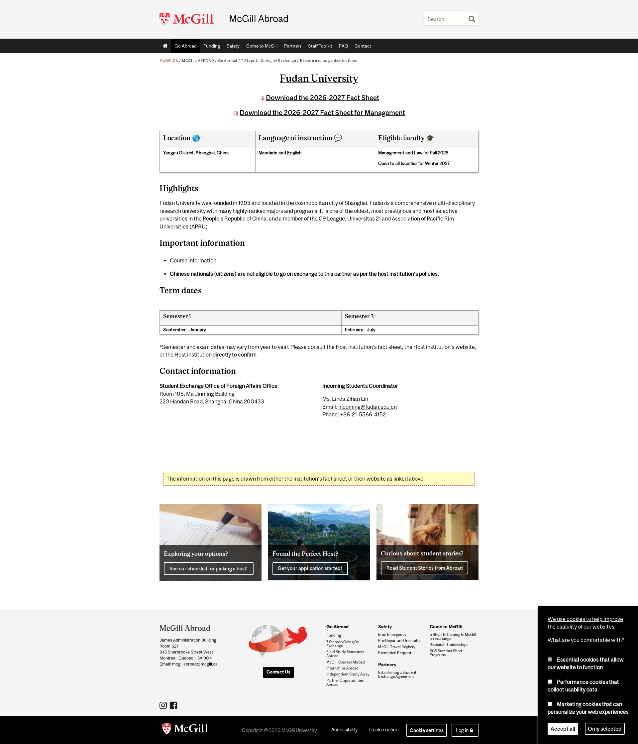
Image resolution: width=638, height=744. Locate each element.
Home (165, 46)
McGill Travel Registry (396, 647)
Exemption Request (394, 653)
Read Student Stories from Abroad (424, 568)
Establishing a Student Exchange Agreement (397, 674)
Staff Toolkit (320, 46)
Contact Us (278, 671)
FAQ (343, 46)
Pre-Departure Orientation (400, 641)
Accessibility (344, 729)
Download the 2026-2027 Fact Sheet (322, 97)
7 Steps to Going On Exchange (343, 644)
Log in (462, 730)
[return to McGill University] (185, 730)
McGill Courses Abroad (345, 662)
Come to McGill (261, 46)
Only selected (605, 729)
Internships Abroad (342, 668)
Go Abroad (185, 46)
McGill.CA (169, 61)
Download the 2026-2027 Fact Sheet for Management (322, 112)
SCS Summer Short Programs (446, 653)
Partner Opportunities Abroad (345, 682)
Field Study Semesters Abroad (345, 654)
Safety (233, 46)
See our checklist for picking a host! (208, 568)
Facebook (174, 705)
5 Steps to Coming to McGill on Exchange (453, 637)
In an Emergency (392, 635)
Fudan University (319, 78)
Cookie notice (383, 729)
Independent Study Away (348, 674)
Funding (211, 46)
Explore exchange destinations (328, 61)
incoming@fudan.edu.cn (367, 407)
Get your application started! (310, 568)
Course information (193, 260)
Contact (363, 46)
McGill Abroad (258, 19)
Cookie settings (427, 730)
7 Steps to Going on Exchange (268, 61)
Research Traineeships (449, 645)
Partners (292, 46)
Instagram (164, 705)
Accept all (563, 729)
